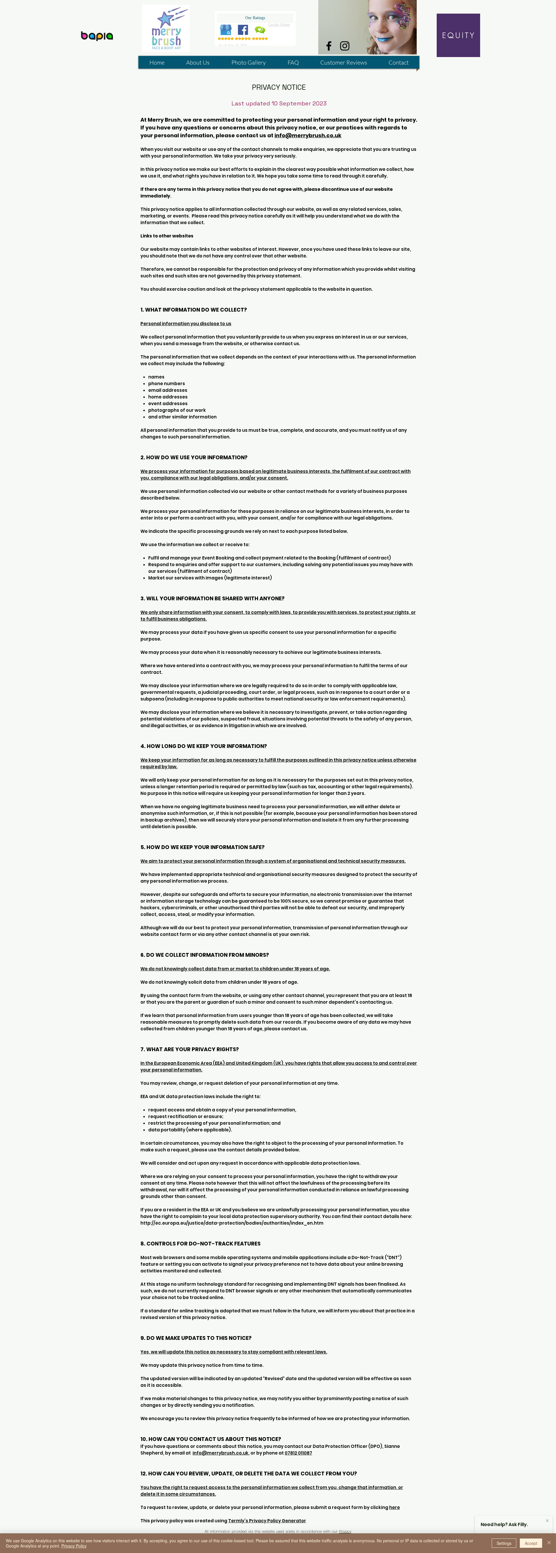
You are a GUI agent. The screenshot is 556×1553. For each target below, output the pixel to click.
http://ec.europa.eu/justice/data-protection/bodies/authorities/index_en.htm (231, 1223)
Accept (531, 1543)
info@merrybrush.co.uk (308, 135)
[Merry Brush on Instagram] (345, 46)
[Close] (549, 1543)
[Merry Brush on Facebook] (329, 46)
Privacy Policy (74, 1546)
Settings (504, 1543)
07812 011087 (298, 1453)
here (394, 1507)
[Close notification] (547, 1520)
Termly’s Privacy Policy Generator (267, 1521)
